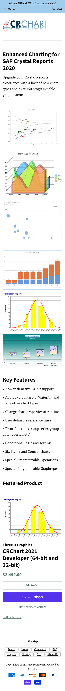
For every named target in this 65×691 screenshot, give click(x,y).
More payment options (32, 607)
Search (11, 649)
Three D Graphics (35, 664)
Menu (11, 9)
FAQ (55, 649)
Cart (59, 9)
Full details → (12, 617)
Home (24, 649)
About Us (52, 654)
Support (11, 654)
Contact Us (40, 649)
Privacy (26, 654)
